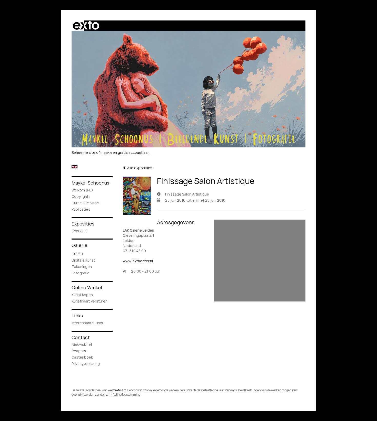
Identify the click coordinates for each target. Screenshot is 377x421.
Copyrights (81, 196)
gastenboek (82, 357)
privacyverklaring (86, 363)
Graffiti (77, 253)
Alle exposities (139, 167)
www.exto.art (117, 390)
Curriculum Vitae (85, 202)
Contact (81, 337)
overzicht (80, 230)
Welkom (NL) (82, 190)
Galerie (79, 245)
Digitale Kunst (83, 260)
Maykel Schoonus (90, 183)
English (74, 166)
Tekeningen (82, 266)
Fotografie (81, 273)
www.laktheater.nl (138, 260)
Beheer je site (83, 152)
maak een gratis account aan (125, 152)
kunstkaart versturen (89, 301)
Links (77, 315)
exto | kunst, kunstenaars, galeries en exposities (86, 25)
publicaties (81, 209)
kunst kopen (82, 294)
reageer (79, 350)
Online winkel (87, 287)
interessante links (87, 322)
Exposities (83, 224)
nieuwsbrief (82, 344)
